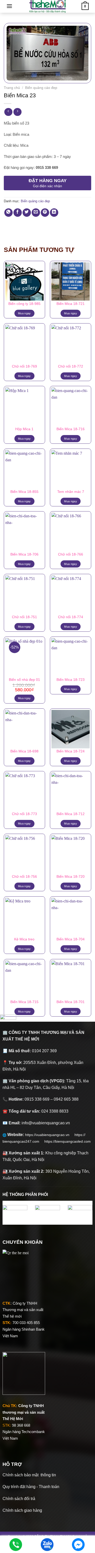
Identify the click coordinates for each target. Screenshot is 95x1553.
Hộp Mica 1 (24, 429)
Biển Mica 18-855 (24, 492)
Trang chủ (12, 88)
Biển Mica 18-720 (70, 877)
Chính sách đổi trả (19, 1498)
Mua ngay (24, 313)
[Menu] (9, 6)
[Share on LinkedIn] (54, 212)
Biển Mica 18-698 (24, 751)
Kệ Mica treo (24, 939)
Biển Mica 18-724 (70, 751)
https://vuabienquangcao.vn (49, 1135)
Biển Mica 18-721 (70, 304)
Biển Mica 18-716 (70, 429)
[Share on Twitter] (27, 212)
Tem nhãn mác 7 (70, 492)
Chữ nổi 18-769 (24, 366)
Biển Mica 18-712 (70, 814)
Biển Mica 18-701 (70, 1002)
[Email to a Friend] (36, 212)
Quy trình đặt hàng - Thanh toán (31, 1486)
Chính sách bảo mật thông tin (29, 1475)
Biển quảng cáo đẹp (41, 88)
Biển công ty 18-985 (24, 304)
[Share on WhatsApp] (8, 212)
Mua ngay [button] (24, 698)
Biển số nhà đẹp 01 (24, 680)
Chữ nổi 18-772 (70, 366)
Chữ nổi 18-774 (70, 617)
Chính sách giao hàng (22, 1510)
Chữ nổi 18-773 (24, 814)
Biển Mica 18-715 (24, 1002)
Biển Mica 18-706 (24, 554)
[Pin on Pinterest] (45, 212)
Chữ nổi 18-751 (24, 617)
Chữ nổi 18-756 (24, 877)
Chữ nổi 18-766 (70, 554)
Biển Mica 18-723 (70, 680)
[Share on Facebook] (17, 212)
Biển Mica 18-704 (70, 939)
